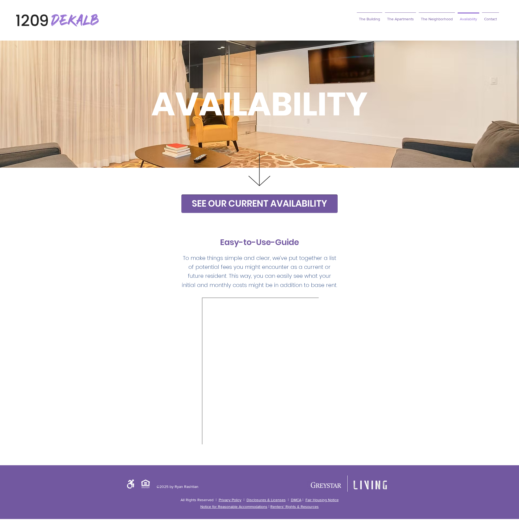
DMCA (296, 500)
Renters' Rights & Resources (294, 506)
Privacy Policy (230, 500)
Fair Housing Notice (322, 500)
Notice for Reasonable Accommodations (233, 506)
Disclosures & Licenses (266, 500)
